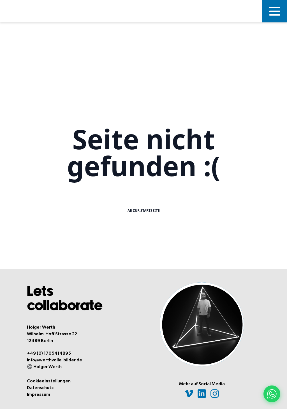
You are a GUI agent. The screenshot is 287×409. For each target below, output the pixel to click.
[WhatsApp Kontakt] (271, 393)
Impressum (38, 394)
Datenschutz (40, 387)
